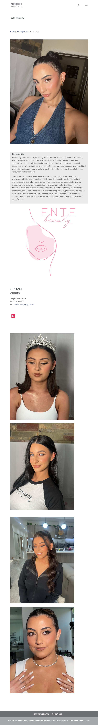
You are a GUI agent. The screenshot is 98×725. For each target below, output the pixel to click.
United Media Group (75, 720)
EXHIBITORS (57, 714)
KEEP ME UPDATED (41, 714)
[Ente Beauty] (49, 144)
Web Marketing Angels (49, 720)
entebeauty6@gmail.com (25, 304)
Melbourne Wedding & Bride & (29, 720)
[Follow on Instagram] (13, 316)
